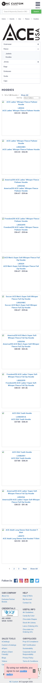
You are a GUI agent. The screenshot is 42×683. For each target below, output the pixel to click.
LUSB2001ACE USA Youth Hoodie (21, 457)
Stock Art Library (29, 623)
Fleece (27, 19)
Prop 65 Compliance (30, 642)
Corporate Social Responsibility (29, 653)
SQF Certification (29, 645)
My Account (27, 599)
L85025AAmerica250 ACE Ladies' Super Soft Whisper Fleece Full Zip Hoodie (21, 499)
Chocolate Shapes (30, 619)
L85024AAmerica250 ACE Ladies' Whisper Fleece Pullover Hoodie (21, 188)
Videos (4, 661)
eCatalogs (6, 642)
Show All (24, 95)
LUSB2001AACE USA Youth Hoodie (21, 418)
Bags (5, 67)
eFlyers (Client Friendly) (7, 653)
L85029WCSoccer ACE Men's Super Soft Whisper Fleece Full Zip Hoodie (21, 305)
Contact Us (27, 603)
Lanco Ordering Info (30, 626)
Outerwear (8, 44)
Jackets (8, 54)
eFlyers (4, 648)
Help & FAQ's (28, 596)
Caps (5, 81)
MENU (38, 8)
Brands (12, 19)
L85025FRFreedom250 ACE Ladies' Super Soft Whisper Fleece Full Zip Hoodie (21, 382)
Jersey (6, 62)
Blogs (4, 658)
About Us (5, 596)
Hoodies (36, 19)
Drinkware (7, 71)
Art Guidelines (28, 612)
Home (4, 19)
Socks (6, 76)
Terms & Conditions (30, 661)
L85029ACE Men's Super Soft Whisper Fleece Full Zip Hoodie (21, 266)
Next (25, 569)
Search (36, 11)
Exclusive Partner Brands (8, 600)
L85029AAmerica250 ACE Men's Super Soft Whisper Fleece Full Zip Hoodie (21, 344)
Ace (19, 19)
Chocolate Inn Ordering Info (28, 630)
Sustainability (28, 648)
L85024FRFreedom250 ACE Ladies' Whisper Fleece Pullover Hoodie (21, 227)
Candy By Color (29, 616)
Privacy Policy (28, 658)
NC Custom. (14, 682)
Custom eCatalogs (9, 645)
